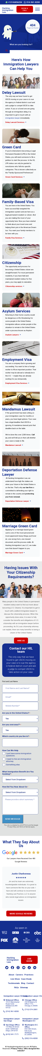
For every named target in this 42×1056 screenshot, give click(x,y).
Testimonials (14, 983)
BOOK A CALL (24, 9)
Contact (30, 983)
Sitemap (24, 987)
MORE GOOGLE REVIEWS (21, 913)
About (11, 975)
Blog (23, 983)
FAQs (16, 987)
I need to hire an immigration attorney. (18, 760)
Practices (28, 975)
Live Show (15, 979)
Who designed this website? (28, 1050)
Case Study (26, 979)
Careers (19, 975)
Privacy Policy (17, 1049)
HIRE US (21, 640)
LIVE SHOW (29, 960)
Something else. (13, 765)
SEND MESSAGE (12, 819)
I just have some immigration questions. (18, 754)
